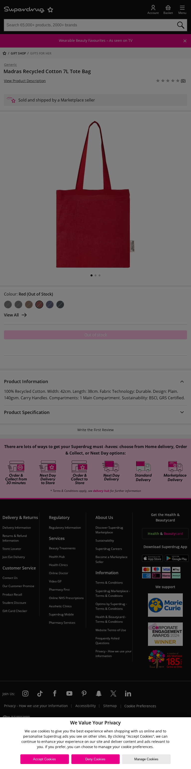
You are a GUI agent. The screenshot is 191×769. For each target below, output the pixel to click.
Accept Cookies (44, 759)
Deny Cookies (95, 759)
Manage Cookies (146, 759)
